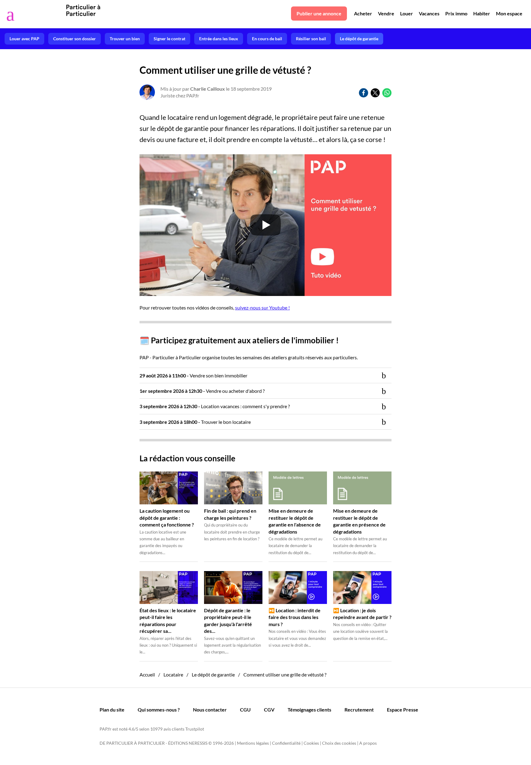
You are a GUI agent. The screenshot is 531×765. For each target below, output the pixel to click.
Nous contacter (210, 709)
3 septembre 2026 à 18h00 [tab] (195, 422)
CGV (269, 709)
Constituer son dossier (74, 38)
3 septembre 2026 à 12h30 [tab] (215, 406)
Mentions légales (253, 743)
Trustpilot (194, 728)
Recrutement (359, 709)
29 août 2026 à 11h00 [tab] (193, 375)
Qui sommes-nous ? (159, 709)
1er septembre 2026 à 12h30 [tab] (202, 391)
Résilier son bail (311, 38)
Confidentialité (286, 743)
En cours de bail (267, 38)
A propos (368, 743)
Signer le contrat (169, 38)
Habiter (481, 13)
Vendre (386, 13)
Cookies (311, 743)
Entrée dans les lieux (218, 38)
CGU (245, 709)
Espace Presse (402, 709)
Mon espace (509, 13)
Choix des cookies (339, 743)
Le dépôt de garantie (359, 38)
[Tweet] (375, 92)
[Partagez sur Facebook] (363, 92)
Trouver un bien (125, 38)
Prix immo (456, 13)
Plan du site (112, 709)
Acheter (363, 13)
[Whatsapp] (386, 92)
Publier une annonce (319, 13)
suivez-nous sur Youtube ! (262, 307)
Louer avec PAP (24, 38)
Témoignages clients (309, 709)
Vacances (429, 13)
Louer (406, 13)
